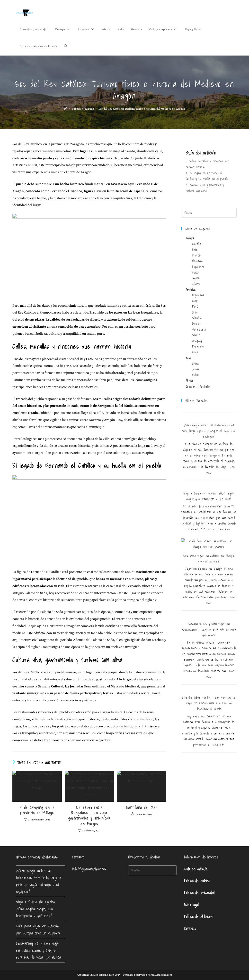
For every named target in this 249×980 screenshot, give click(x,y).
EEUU (195, 301)
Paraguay (198, 346)
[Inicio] (65, 109)
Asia (188, 358)
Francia (196, 255)
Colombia (197, 318)
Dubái (195, 375)
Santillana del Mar (141, 807)
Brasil (195, 352)
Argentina (198, 295)
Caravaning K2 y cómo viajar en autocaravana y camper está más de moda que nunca (209, 629)
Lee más (224, 529)
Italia (195, 249)
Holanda (196, 283)
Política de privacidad (199, 892)
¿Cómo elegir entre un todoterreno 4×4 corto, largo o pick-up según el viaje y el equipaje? (209, 431)
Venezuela (199, 329)
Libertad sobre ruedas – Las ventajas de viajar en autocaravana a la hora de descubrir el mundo (209, 703)
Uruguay (197, 340)
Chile (195, 312)
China (195, 363)
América (191, 289)
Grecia (196, 278)
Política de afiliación (198, 916)
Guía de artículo (195, 869)
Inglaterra (198, 266)
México (196, 323)
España (196, 244)
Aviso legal (191, 904)
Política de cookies (197, 880)
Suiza (195, 272)
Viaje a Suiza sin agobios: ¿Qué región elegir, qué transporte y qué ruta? (35, 909)
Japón (195, 369)
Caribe (196, 335)
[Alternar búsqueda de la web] (66, 46)
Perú (195, 306)
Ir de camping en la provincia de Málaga (37, 810)
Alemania (197, 261)
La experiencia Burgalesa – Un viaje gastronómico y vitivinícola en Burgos (89, 816)
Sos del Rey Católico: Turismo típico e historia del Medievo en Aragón (141, 109)
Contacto (190, 928)
